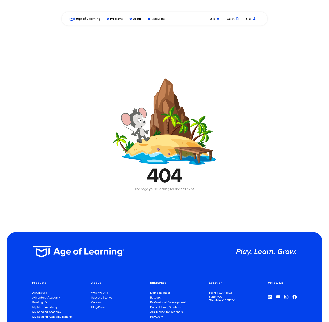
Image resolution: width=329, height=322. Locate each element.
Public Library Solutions (165, 307)
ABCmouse (39, 292)
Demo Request (160, 292)
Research (156, 297)
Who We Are (99, 292)
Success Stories (101, 297)
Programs (116, 18)
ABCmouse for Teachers (166, 312)
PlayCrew (156, 316)
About (137, 18)
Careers (96, 302)
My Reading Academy (46, 312)
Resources (158, 18)
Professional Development (168, 302)
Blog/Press (98, 307)
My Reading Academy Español (52, 316)
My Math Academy (45, 307)
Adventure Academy (46, 297)
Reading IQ (39, 302)
